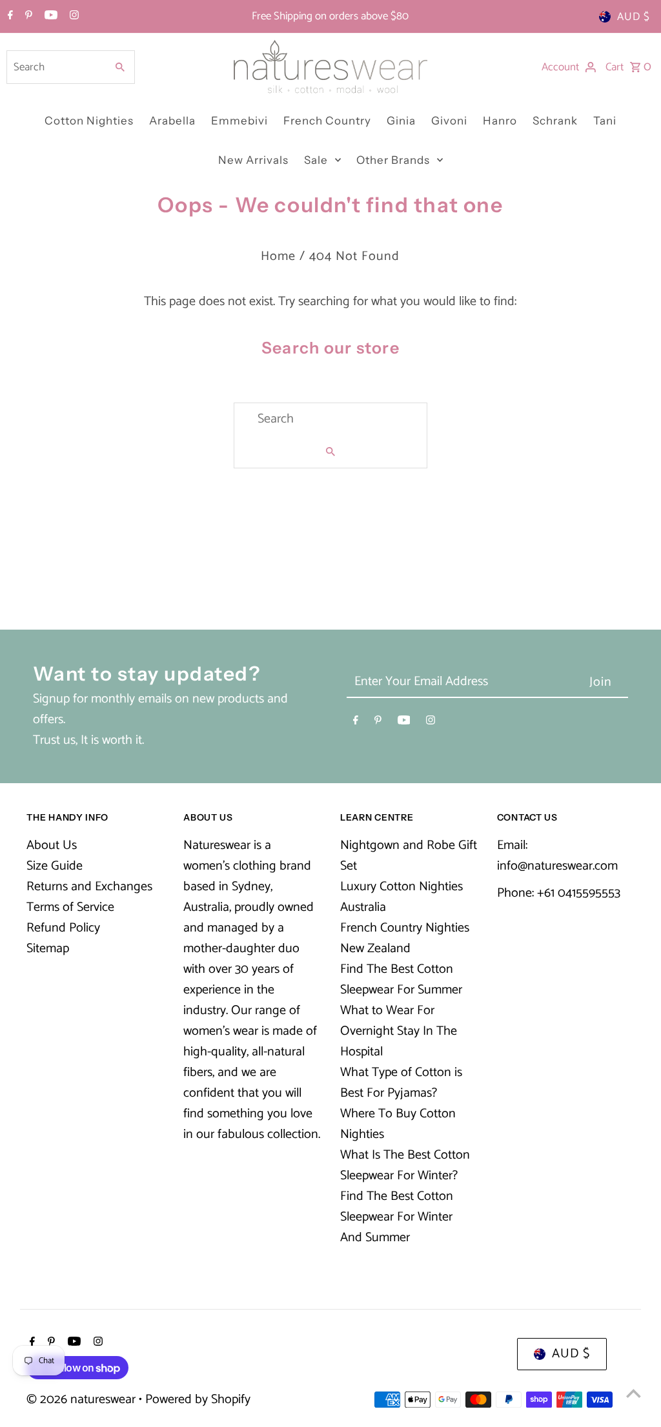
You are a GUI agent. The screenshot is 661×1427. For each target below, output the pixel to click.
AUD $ (633, 17)
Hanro (500, 120)
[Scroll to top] (633, 1393)
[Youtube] (49, 17)
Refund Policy (63, 928)
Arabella (172, 120)
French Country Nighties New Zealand (404, 938)
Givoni (449, 120)
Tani (604, 120)
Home (278, 256)
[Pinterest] (27, 17)
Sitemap (47, 948)
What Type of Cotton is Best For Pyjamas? (401, 1083)
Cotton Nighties (89, 120)
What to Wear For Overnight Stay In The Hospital (398, 1031)
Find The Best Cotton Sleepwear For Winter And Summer (396, 1217)
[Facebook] (9, 17)
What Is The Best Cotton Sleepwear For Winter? (405, 1165)
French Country (327, 120)
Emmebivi (239, 120)
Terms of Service (70, 907)
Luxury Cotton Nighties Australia (401, 897)
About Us (51, 845)
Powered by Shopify (197, 1399)
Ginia (401, 120)
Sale (316, 160)
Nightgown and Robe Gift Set (408, 856)
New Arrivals (253, 160)
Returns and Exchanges (89, 886)
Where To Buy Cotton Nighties (398, 1124)
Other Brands (393, 160)
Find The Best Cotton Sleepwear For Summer (401, 980)
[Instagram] (72, 17)
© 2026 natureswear (82, 1399)
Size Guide (54, 866)
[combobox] (55, 67)
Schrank (555, 120)
